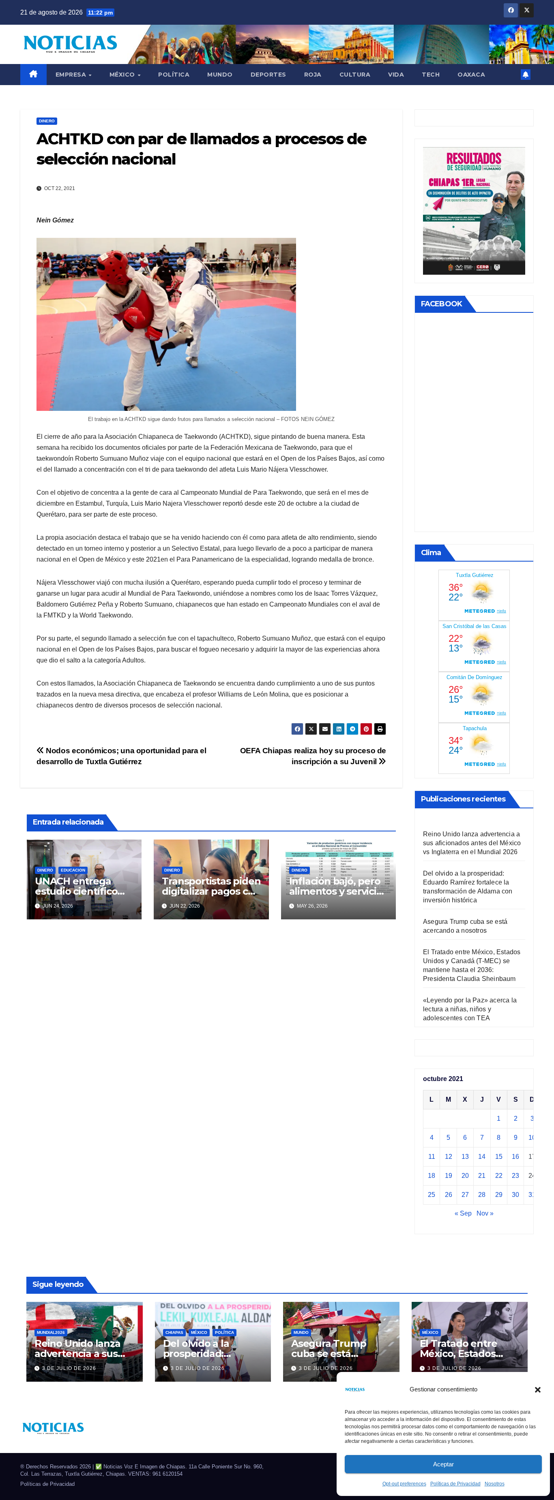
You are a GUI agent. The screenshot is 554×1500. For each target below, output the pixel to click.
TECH (431, 74)
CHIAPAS (174, 1332)
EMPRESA (72, 74)
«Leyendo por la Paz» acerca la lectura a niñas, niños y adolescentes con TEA (470, 1009)
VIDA (396, 74)
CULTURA (355, 74)
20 (465, 1175)
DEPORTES (268, 74)
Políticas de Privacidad (455, 1484)
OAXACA (471, 74)
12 (448, 1156)
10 (532, 1137)
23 (515, 1175)
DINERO (47, 121)
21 (481, 1175)
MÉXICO (123, 74)
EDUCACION (73, 870)
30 (515, 1194)
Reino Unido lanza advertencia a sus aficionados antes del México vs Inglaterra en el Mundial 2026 (472, 843)
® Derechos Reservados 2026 (56, 1467)
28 (481, 1194)
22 (498, 1175)
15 (498, 1156)
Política (173, 74)
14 (481, 1156)
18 (431, 1175)
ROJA (313, 74)
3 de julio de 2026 (69, 1368)
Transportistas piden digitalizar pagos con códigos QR (211, 891)
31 (532, 1194)
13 (465, 1156)
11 (431, 1156)
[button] (538, 1389)
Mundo (220, 74)
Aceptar (443, 1464)
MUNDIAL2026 (51, 1332)
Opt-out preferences (404, 1484)
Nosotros (495, 1484)
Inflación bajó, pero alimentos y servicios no (338, 891)
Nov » (485, 1213)
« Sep (463, 1213)
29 (498, 1194)
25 (431, 1194)
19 (448, 1175)
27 (465, 1194)
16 (515, 1156)
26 (448, 1194)
